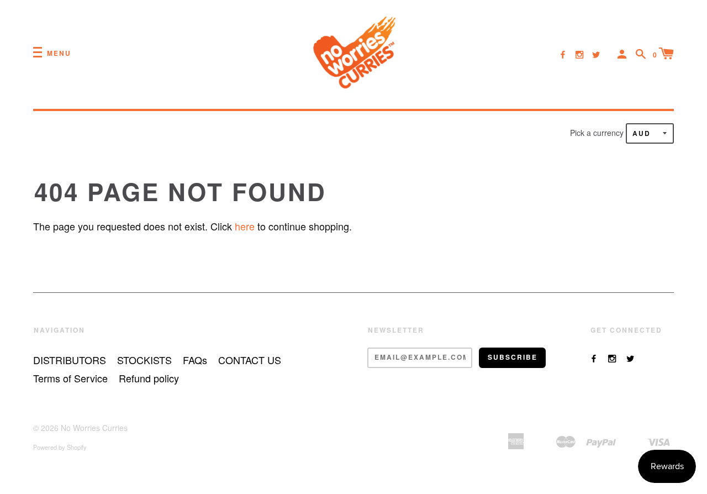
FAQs (195, 360)
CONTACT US (249, 360)
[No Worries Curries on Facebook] (563, 54)
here (245, 226)
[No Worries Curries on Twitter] (596, 54)
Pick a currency (598, 132)
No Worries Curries (94, 427)
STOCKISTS (144, 360)
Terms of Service (70, 378)
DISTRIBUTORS (69, 360)
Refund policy (149, 378)
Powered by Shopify (60, 447)
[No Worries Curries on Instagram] (579, 54)
